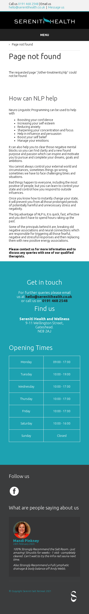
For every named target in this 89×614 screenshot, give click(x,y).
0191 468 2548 (28, 4)
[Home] (44, 23)
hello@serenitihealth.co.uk (27, 7)
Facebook (14, 491)
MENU (44, 35)
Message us (56, 7)
